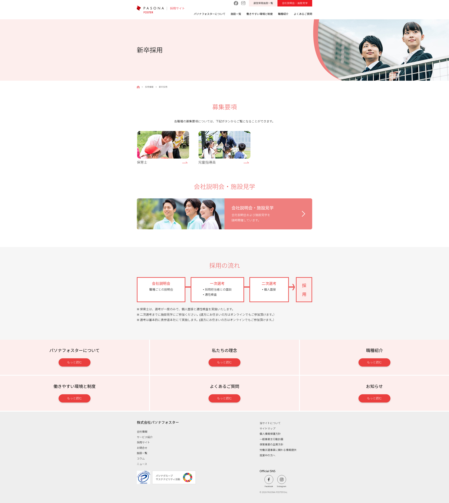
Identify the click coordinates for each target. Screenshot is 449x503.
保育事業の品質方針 (271, 444)
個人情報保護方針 (270, 433)
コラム (141, 458)
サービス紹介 (145, 437)
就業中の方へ (267, 455)
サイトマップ (267, 428)
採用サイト (177, 8)
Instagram (281, 486)
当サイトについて (270, 423)
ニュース (142, 464)
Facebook (269, 486)
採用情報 (149, 87)
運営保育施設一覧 (263, 3)
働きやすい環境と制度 (259, 14)
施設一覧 (236, 14)
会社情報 (142, 431)
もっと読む (74, 362)
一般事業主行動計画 (271, 439)
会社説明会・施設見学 (295, 3)
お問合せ (142, 448)
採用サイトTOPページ (138, 87)
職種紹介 (283, 14)
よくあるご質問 (303, 14)
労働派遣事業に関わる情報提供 (278, 450)
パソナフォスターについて (209, 14)
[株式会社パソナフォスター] (150, 10)
